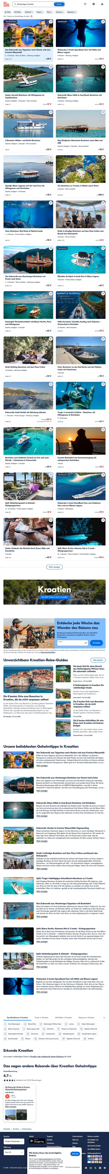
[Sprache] (93, 4)
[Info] (31, 16)
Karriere (75, 1143)
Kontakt (49, 1140)
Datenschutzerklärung (54, 1146)
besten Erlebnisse (57, 1057)
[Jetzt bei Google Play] (37, 1141)
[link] (28, 40)
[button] (28, 40)
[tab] (17, 1017)
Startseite (6, 1129)
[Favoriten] (85, 4)
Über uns (75, 1140)
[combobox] (33, 4)
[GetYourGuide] (6, 4)
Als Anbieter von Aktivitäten (92, 1141)
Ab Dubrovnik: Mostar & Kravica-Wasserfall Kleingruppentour (17, 1088)
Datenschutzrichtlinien (48, 652)
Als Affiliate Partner (93, 1149)
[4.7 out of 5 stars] (9, 1080)
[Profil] (102, 4)
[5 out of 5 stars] (19, 1092)
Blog (73, 1146)
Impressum (50, 1143)
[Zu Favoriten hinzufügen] (51, 22)
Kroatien (33, 1057)
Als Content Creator (94, 1146)
